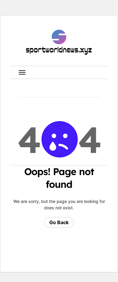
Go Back (59, 222)
